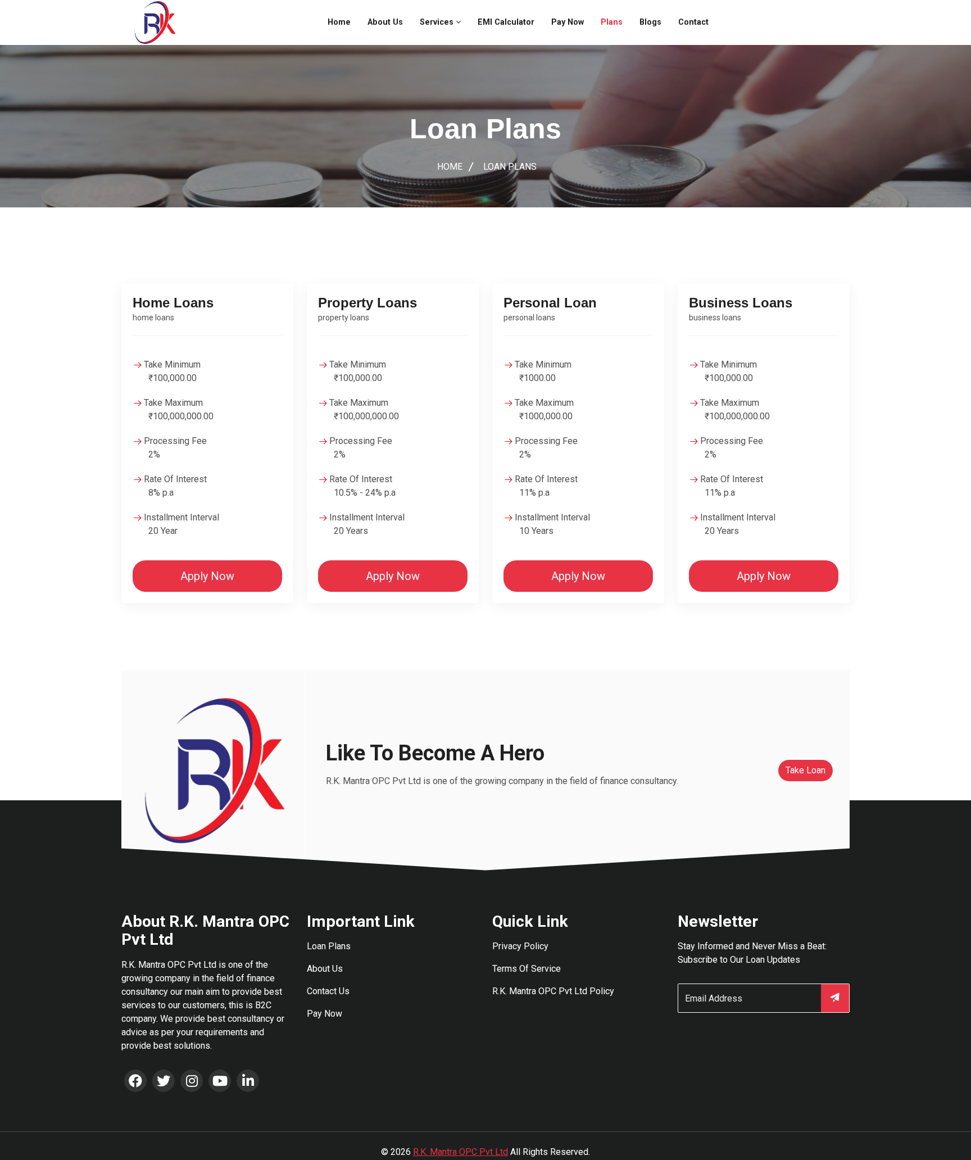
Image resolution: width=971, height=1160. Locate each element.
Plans (612, 22)
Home (339, 22)
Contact (693, 22)
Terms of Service (526, 968)
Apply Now (207, 576)
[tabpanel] (485, 436)
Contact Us (328, 991)
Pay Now (567, 22)
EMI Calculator (506, 22)
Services (438, 22)
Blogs (650, 22)
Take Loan (805, 770)
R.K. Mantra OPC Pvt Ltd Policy (553, 991)
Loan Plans (329, 946)
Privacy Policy (520, 946)
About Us (385, 22)
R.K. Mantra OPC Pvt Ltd (460, 1152)
